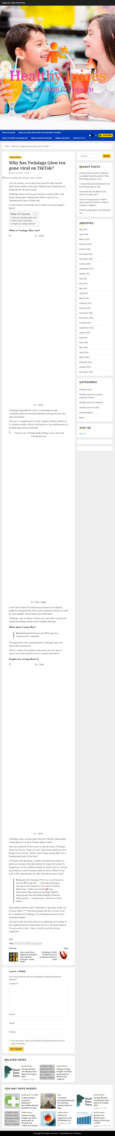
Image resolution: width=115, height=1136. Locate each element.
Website (12, 1032)
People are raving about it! (23, 223)
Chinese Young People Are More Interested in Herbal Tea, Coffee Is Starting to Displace (64, 1076)
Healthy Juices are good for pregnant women (40, 132)
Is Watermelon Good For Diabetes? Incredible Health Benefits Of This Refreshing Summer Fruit (94, 176)
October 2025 (85, 264)
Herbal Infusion (62, 138)
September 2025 (86, 268)
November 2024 (86, 318)
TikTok (27, 943)
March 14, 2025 (23, 173)
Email (12, 1023)
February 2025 (85, 303)
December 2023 (86, 372)
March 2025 (84, 298)
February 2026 (85, 244)
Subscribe (107, 135)
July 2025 (83, 278)
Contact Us (78, 138)
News (81, 417)
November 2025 (86, 259)
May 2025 (83, 288)
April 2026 (83, 234)
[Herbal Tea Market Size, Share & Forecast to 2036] (84, 1118)
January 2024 (85, 367)
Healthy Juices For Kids (41, 138)
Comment (14, 983)
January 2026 (85, 249)
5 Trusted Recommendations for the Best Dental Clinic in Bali (66, 1103)
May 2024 (83, 347)
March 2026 (84, 239)
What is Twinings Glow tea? (24, 217)
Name (12, 1014)
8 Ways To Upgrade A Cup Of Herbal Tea (65, 1118)
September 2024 (86, 328)
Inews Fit (82, 433)
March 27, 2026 (101, 1126)
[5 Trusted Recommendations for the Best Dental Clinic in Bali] (48, 1101)
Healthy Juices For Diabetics (15, 138)
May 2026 (83, 229)
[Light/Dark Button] (91, 135)
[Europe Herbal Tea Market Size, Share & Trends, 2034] (12, 1072)
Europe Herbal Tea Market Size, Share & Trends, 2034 (29, 1073)
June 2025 (83, 283)
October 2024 (85, 323)
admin (13, 173)
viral (40, 943)
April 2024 (83, 352)
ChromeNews (65, 1133)
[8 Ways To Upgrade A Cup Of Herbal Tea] (48, 1118)
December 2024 (86, 313)
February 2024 (85, 362)
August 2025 (84, 273)
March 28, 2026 (65, 1123)
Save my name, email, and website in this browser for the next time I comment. (38, 1042)
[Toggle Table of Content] (33, 214)
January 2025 (85, 308)
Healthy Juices (8, 132)
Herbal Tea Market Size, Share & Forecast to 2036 (101, 1119)
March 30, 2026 (29, 1080)
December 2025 (86, 254)
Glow (17, 943)
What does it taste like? (22, 220)
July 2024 (83, 337)
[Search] (96, 135)
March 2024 (84, 357)
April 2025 (83, 293)
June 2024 (83, 342)
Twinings (34, 943)
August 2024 (84, 332)
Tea (21, 943)
